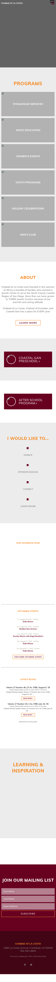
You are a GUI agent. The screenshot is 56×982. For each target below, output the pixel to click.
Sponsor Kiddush (28, 472)
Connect (28, 489)
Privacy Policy (41, 956)
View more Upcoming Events (28, 657)
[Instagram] (31, 964)
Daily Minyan (28, 621)
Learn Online (28, 506)
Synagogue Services (28, 104)
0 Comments (43, 690)
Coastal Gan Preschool (30, 359)
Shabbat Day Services (28, 629)
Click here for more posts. (28, 722)
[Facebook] (24, 964)
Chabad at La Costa (12, 3)
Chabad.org (22, 956)
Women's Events (28, 156)
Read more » (28, 698)
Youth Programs (28, 182)
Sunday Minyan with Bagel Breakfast (28, 636)
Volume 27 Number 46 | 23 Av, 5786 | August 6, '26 (28, 687)
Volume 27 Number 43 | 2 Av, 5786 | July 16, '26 (28, 704)
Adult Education (28, 130)
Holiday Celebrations (28, 208)
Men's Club (28, 234)
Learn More (28, 322)
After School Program (31, 401)
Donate (28, 455)
